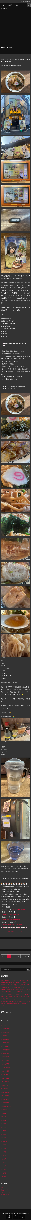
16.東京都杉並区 (5, 1078)
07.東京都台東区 (5, 1046)
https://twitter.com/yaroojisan (10, 914)
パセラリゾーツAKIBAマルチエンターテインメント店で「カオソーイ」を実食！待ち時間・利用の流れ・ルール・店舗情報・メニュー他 (15, 996)
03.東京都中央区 (5, 1032)
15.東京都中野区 (5, 1074)
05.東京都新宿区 (5, 1039)
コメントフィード (5, 1192)
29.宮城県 (3, 1113)
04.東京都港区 (4, 1036)
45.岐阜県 (3, 1152)
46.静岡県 (3, 1155)
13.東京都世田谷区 (6, 1067)
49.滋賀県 (3, 1162)
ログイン (3, 1187)
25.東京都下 (4, 1109)
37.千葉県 (3, 1138)
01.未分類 (3, 1025)
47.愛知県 (3, 1159)
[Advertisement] (15, 28)
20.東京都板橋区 (5, 1092)
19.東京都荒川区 (5, 1088)
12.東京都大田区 (5, 1064)
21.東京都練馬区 (5, 1095)
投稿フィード (4, 1190)
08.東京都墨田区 (5, 1050)
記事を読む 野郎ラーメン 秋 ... (15, 931)
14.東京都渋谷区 (5, 1071)
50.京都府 (3, 1166)
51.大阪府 (3, 1169)
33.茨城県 (3, 1123)
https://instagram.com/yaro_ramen (11, 924)
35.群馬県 (3, 1130)
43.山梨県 (3, 1148)
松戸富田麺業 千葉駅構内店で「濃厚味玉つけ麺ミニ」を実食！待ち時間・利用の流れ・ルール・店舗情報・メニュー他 (15, 1003)
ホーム (3, 47)
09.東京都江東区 (5, 1053)
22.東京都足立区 (5, 1099)
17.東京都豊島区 (5, 1081)
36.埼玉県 (3, 1134)
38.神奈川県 (4, 1141)
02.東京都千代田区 (16, 65)
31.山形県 (3, 1116)
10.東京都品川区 (5, 1057)
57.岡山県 (3, 1176)
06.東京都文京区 (5, 1043)
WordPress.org (5, 1194)
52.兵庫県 (3, 1173)
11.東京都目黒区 (5, 1060)
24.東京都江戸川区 (6, 1106)
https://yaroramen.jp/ (19, 909)
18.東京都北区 (4, 1085)
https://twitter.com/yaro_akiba (10, 919)
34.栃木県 (3, 1127)
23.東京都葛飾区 (5, 1102)
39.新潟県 (3, 1145)
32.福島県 (3, 1120)
